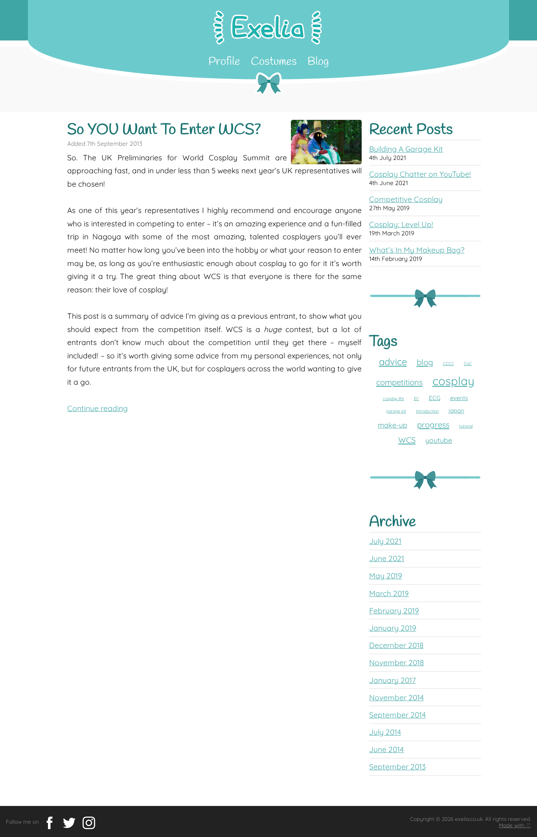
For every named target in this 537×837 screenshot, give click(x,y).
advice (393, 361)
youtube (438, 440)
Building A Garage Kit (406, 149)
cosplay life (393, 398)
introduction (427, 411)
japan (456, 410)
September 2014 (397, 715)
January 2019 (392, 628)
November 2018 (396, 662)
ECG (434, 398)
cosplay (453, 381)
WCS (407, 440)
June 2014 (386, 749)
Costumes (274, 62)
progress (433, 425)
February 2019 (394, 610)
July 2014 (385, 732)
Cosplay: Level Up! (401, 224)
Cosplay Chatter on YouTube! (420, 174)
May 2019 (385, 575)
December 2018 (396, 645)
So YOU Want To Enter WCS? (164, 130)
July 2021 (385, 541)
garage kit (396, 411)
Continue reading (97, 408)
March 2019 (389, 593)
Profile (224, 62)
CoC (468, 363)
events (459, 398)
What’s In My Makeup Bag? (416, 250)
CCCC (448, 363)
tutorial (466, 426)
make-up (392, 424)
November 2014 (396, 697)
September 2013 (397, 766)
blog (425, 362)
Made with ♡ (515, 825)
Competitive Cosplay (406, 199)
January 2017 (392, 680)
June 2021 (386, 558)
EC (416, 398)
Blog (318, 62)
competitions (399, 382)
